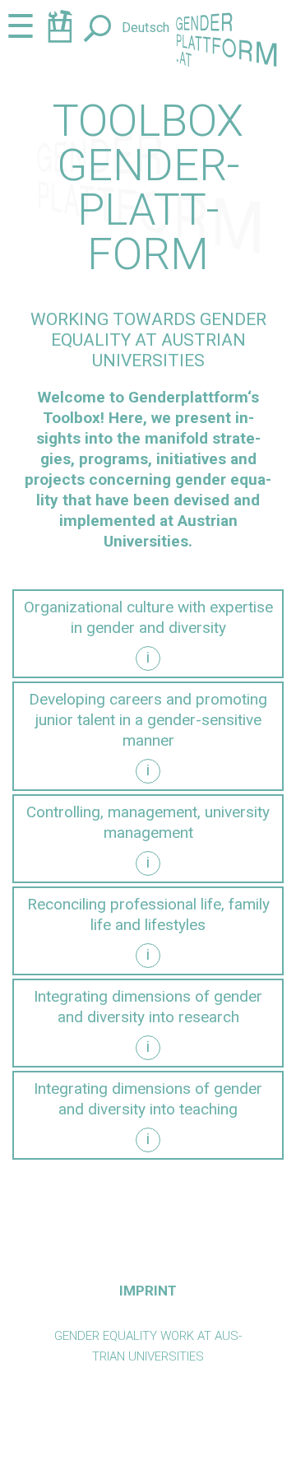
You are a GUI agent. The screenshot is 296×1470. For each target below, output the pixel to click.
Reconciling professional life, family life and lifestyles (148, 914)
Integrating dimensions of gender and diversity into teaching (148, 1099)
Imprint (148, 1290)
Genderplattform (187, 397)
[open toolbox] (59, 29)
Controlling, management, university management (148, 822)
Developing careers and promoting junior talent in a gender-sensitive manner (148, 720)
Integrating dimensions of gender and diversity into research (148, 1006)
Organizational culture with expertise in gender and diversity (148, 617)
